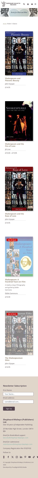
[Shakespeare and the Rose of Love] (19, 189)
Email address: (8, 398)
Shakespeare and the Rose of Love (14, 215)
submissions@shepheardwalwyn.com (17, 444)
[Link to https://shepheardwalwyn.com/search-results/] (24, 4)
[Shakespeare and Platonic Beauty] (19, 53)
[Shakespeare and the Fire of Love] (19, 121)
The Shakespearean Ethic (14, 359)
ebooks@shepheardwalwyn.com (15, 438)
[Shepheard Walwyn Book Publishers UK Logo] (10, 2)
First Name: (7, 390)
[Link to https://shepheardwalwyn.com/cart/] (32, 4)
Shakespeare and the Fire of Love (14, 145)
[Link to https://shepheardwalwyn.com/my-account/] (28, 4)
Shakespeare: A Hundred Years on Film (15, 280)
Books (5, 24)
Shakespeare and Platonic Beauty (12, 79)
